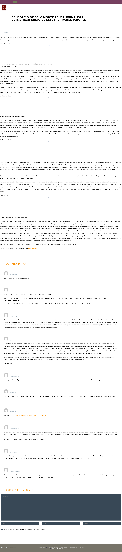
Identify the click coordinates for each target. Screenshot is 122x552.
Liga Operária (14, 338)
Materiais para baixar (105, 7)
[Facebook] (2, 1)
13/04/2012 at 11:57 (15, 316)
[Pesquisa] (120, 8)
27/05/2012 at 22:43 (15, 452)
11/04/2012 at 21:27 (15, 274)
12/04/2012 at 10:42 (15, 291)
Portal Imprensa (32, 248)
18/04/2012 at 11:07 (15, 411)
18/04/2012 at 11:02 (15, 393)
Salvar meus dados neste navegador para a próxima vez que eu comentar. (25, 529)
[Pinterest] (5, 253)
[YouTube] (8, 1)
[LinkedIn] (9, 253)
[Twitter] (4, 1)
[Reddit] (11, 253)
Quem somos (55, 7)
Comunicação (85, 7)
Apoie (15, 1)
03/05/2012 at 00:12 (15, 428)
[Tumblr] (7, 253)
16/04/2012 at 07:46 (15, 376)
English (115, 7)
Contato (94, 7)
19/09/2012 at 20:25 (15, 471)
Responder (113, 272)
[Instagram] (6, 1)
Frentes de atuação (65, 7)
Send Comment (8, 537)
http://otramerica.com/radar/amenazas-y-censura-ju (31, 415)
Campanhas (76, 7)
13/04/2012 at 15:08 (15, 340)
